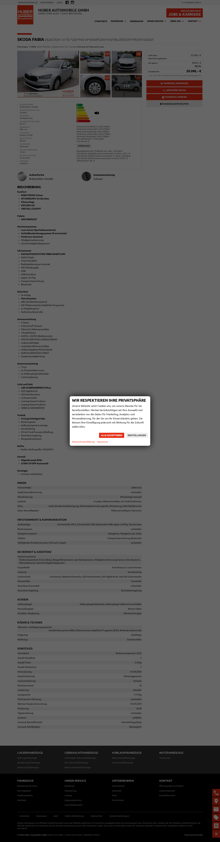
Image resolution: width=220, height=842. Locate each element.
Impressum (102, 441)
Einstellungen (137, 435)
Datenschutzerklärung (83, 441)
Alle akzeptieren (111, 435)
